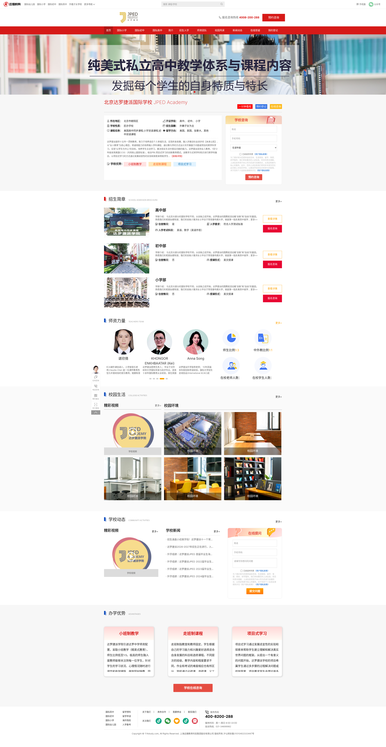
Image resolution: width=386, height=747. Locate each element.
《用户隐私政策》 (261, 154)
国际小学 (41, 4)
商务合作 (162, 712)
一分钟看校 (245, 106)
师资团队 (202, 30)
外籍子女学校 (75, 4)
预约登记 (273, 30)
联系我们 (192, 712)
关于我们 (146, 712)
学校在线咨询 (193, 688)
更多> (278, 201)
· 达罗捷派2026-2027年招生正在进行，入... (189, 546)
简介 (170, 30)
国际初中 (52, 4)
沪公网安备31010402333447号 (238, 733)
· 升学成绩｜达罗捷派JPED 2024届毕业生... (189, 576)
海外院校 (126, 720)
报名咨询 (272, 228)
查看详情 (272, 219)
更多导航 (88, 4)
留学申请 (126, 716)
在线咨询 (276, 106)
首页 (108, 30)
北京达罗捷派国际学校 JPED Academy (146, 102)
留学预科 (126, 712)
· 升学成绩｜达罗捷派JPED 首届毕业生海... (189, 554)
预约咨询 (253, 177)
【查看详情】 (177, 156)
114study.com (152, 733)
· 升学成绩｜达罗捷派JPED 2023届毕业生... (189, 568)
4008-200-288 (249, 17)
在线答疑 (255, 30)
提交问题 (254, 591)
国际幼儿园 (29, 4)
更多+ (278, 322)
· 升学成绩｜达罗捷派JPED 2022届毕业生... (189, 561)
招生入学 (184, 30)
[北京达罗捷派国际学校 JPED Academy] (127, 17)
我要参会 (177, 712)
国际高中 (63, 4)
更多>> (254, 219)
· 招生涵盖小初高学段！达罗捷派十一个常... (189, 539)
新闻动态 (237, 30)
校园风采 (220, 30)
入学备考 (126, 724)
